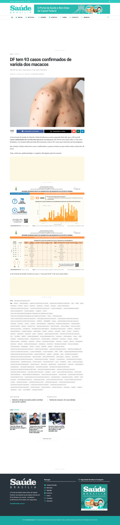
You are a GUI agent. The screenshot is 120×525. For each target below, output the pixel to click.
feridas (69, 331)
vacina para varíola (39, 379)
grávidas (40, 333)
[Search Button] (108, 17)
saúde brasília (62, 364)
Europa (44, 331)
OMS (56, 351)
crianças (20, 323)
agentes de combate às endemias (60, 303)
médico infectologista (30, 344)
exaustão (57, 331)
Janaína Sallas (46, 339)
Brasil (26, 305)
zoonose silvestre (37, 389)
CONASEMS (47, 321)
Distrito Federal (15, 326)
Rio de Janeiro (37, 361)
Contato (28, 1)
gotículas (28, 333)
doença (24, 326)
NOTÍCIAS (35, 74)
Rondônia (63, 361)
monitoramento (15, 346)
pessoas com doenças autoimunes (21, 356)
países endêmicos (40, 354)
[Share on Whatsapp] (78, 131)
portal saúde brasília (49, 356)
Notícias (31, 17)
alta (73, 303)
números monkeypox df (74, 349)
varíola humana (35, 387)
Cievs (49, 316)
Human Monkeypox (33, 336)
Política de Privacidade (83, 520)
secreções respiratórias (27, 367)
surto (53, 372)
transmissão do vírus (17, 377)
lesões (76, 339)
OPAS (61, 351)
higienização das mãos (51, 333)
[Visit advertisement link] (72, 9)
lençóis (70, 339)
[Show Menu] (12, 17)
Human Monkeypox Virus (47, 336)
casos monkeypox (56, 308)
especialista (37, 331)
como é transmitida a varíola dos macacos (23, 318)
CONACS (39, 321)
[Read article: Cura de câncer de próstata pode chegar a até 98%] (18, 419)
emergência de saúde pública (40, 328)
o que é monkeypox (35, 351)
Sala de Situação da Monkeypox (20, 364)
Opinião (43, 17)
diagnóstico (51, 323)
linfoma (38, 341)
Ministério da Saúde (60, 344)
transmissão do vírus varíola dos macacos (37, 377)
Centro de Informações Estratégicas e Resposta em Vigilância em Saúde (31, 313)
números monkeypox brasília (58, 349)
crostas (33, 323)
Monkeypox (25, 346)
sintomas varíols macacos (35, 372)
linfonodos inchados (48, 341)
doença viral (31, 326)
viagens (79, 387)
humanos (59, 336)
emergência (26, 328)
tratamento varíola (67, 377)
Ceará (44, 311)
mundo (38, 346)
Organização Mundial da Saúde (73, 351)
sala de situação (77, 361)
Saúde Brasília (52, 485)
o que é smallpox (48, 351)
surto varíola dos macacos (65, 372)
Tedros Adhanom (15, 374)
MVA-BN (44, 346)
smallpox (47, 372)
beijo (81, 303)
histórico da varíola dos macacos (69, 333)
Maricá (72, 341)
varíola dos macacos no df (58, 384)
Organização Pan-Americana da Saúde (22, 354)
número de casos (59, 346)
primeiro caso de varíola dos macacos (22, 359)
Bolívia (20, 305)
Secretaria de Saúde (42, 367)
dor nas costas (75, 326)
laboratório (55, 339)
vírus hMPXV (26, 389)
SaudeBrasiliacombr (17, 503)
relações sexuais (26, 361)
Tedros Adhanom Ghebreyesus (31, 374)
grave (34, 333)
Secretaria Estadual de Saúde (46, 369)
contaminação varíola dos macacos (68, 321)
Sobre (64, 17)
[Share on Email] (74, 131)
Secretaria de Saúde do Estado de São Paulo (23, 369)
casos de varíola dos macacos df (39, 308)
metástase (42, 344)
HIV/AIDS (17, 336)
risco (57, 361)
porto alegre (60, 356)
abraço (16, 303)
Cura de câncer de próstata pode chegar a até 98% (18, 427)
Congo (54, 321)
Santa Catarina (35, 364)
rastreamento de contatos (74, 359)
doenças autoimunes (43, 326)
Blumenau (14, 305)
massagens (79, 341)
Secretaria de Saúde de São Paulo (59, 367)
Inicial (20, 17)
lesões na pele (15, 341)
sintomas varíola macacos (18, 372)
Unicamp (13, 379)
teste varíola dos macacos (49, 374)
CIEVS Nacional (57, 316)
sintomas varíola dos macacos (66, 369)
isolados (13, 339)
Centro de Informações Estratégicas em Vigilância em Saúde (28, 316)
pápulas (49, 354)
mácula (66, 341)
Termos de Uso (93, 520)
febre (63, 331)
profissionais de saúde (41, 359)
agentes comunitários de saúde (39, 303)
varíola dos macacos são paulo (20, 387)
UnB (81, 377)
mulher (32, 346)
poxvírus (67, 356)
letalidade (24, 341)
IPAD (80, 336)
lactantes (63, 339)
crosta (27, 323)
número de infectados (41, 349)
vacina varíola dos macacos (55, 379)
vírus (19, 389)
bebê (77, 303)
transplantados (55, 377)
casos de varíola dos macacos (19, 308)
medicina (13, 344)
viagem (73, 387)
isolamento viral (35, 339)
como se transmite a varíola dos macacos (23, 321)
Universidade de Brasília (25, 379)
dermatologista (41, 323)
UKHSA (76, 377)
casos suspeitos (29, 311)
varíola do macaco (22, 382)
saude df (70, 364)
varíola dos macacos (51, 382)
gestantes (20, 333)
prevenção (75, 356)
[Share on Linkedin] (82, 131)
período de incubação (71, 354)
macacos (58, 341)
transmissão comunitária (75, 374)
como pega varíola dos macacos (46, 318)
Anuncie (86, 17)
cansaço (53, 305)
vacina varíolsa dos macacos (73, 379)
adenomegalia (24, 303)
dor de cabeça (65, 326)
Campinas (40, 305)
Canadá (47, 305)
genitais (13, 333)
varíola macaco (45, 387)
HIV (12, 336)
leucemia (31, 341)
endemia (69, 328)
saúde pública (79, 364)
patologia (56, 354)
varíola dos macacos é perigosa (20, 384)
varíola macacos (57, 387)
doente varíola (55, 326)
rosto (69, 361)
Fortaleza (76, 331)
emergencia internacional (58, 328)
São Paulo (44, 364)
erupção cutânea (27, 331)
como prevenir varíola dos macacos (68, 318)
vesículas (66, 387)
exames (50, 331)
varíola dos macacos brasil (67, 382)
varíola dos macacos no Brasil (39, 384)
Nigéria (50, 346)
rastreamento (60, 359)
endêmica (77, 328)
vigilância (13, 389)
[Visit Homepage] (21, 9)
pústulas (52, 359)
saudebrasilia (15, 367)
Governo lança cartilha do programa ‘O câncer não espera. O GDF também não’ (56, 428)
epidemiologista (15, 331)
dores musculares (16, 328)
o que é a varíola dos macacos (19, 351)
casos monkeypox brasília (71, 308)
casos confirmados (63, 305)
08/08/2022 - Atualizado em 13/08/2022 (20, 74)
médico (20, 344)
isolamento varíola (23, 339)
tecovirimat (78, 372)
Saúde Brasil (52, 364)
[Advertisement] (60, 34)
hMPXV (24, 336)
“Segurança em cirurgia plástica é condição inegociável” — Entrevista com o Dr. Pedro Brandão (37, 429)
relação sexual (15, 361)
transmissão (62, 374)
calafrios (32, 305)
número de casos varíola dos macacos (22, 349)
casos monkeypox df (16, 311)
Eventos (54, 17)
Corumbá (13, 323)
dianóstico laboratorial (62, 323)
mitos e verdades (73, 344)
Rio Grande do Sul (48, 361)
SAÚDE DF (17, 54)
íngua (75, 336)
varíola (13, 382)
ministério (50, 344)
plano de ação (37, 356)
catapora (38, 311)
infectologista (68, 336)
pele (62, 354)
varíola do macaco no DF (36, 382)
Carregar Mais (47, 438)
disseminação (75, 323)
